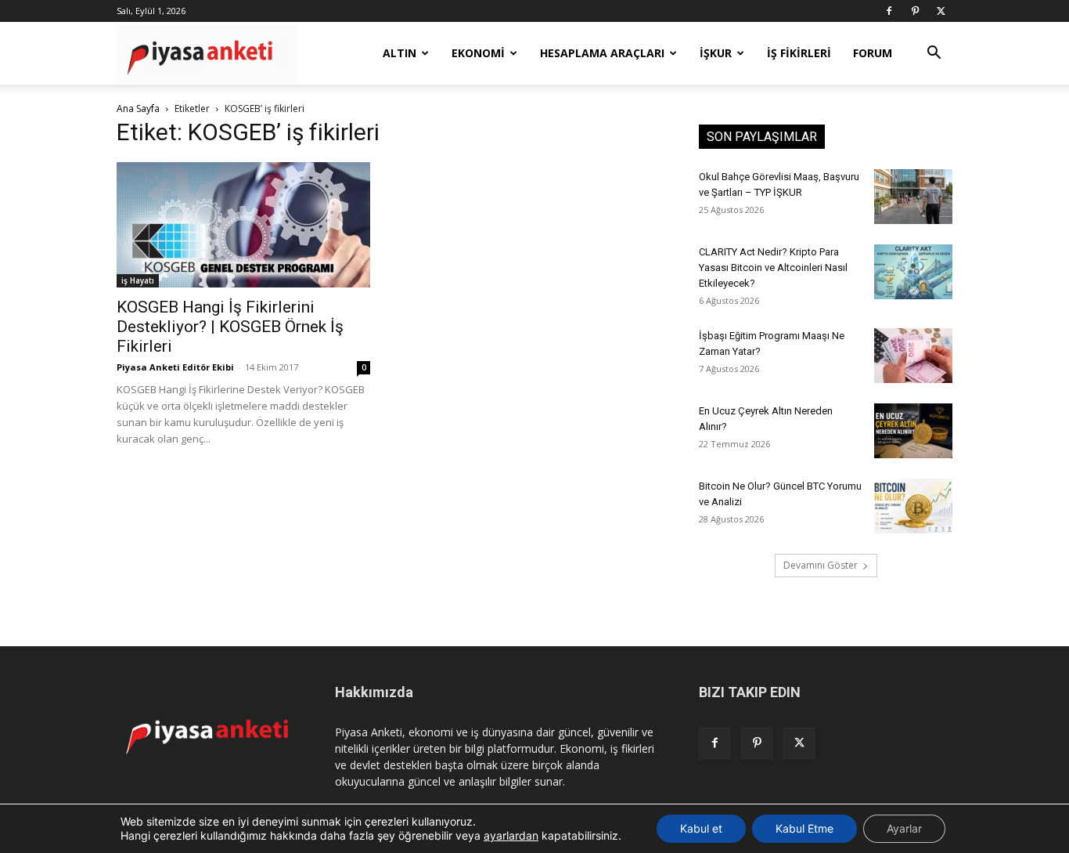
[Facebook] (889, 11)
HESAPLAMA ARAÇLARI (602, 52)
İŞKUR (716, 52)
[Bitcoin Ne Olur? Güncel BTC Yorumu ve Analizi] (913, 506)
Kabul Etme (804, 828)
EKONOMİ (478, 52)
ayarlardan (511, 835)
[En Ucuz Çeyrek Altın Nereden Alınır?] (913, 430)
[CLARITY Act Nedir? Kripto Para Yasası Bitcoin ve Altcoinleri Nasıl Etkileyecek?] (913, 271)
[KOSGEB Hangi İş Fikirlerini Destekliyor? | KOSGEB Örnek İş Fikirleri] (243, 224)
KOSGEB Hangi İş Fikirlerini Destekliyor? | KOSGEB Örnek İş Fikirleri (230, 327)
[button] (933, 54)
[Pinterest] (915, 11)
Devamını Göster (820, 565)
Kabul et (701, 828)
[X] (940, 11)
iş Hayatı (137, 280)
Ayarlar (904, 828)
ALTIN (399, 52)
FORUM (872, 52)
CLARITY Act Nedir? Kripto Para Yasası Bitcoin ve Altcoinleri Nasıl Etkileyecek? (773, 267)
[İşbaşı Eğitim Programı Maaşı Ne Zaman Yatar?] (913, 355)
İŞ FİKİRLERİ (799, 52)
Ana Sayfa (138, 108)
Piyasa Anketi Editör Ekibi (175, 367)
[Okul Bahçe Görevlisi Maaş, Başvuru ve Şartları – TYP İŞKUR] (913, 196)
